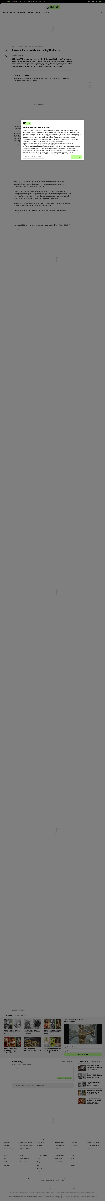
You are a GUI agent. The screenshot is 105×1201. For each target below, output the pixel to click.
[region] (52, 140)
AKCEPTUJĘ (77, 157)
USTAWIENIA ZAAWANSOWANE (33, 156)
